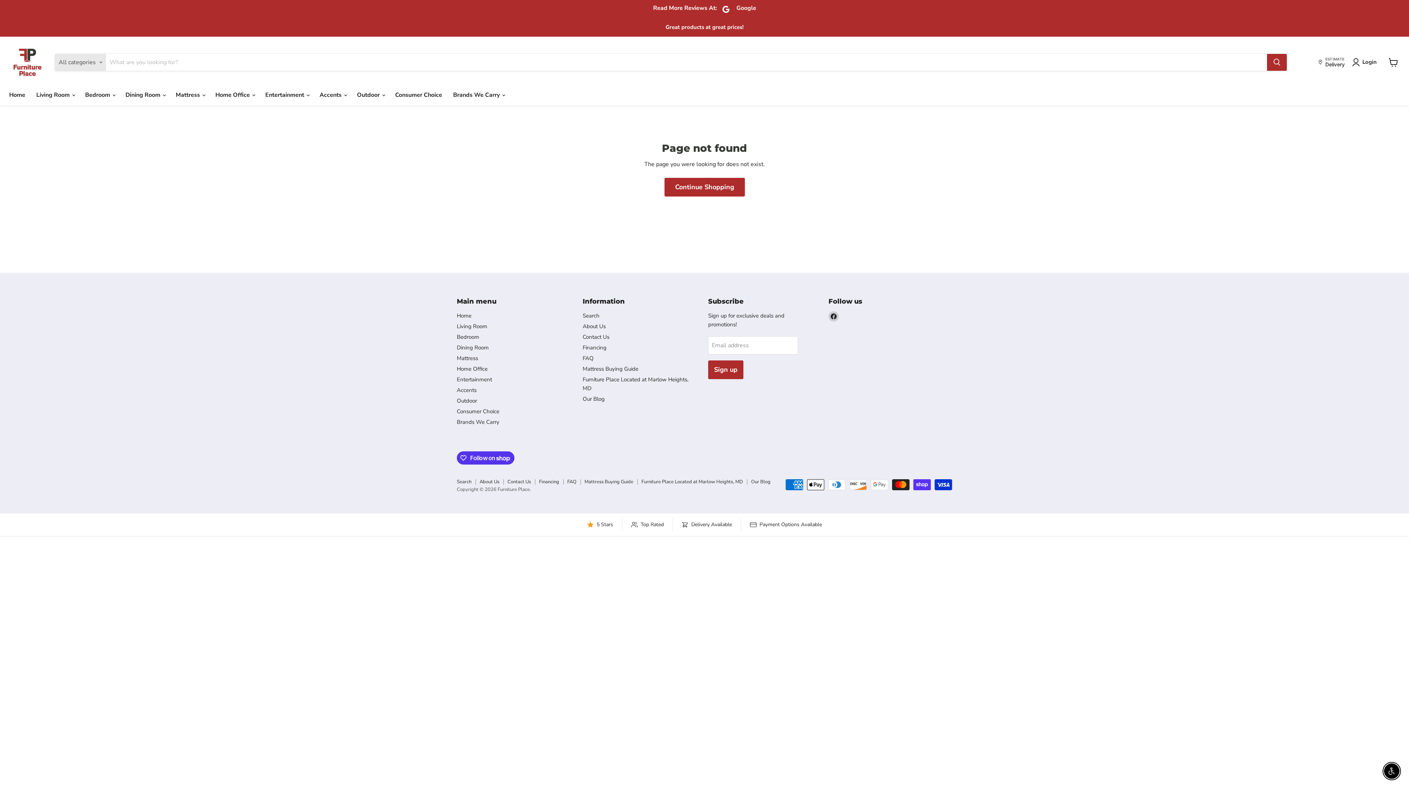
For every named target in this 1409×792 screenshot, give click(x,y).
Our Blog (594, 399)
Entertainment (285, 95)
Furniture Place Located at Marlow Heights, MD (692, 481)
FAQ (588, 358)
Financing (595, 347)
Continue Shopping (704, 187)
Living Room (53, 95)
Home (17, 95)
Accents (331, 95)
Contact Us (596, 337)
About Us (594, 326)
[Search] (1277, 62)
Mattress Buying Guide (610, 369)
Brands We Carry (477, 95)
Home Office (233, 95)
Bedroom (98, 95)
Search (591, 315)
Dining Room (143, 95)
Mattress (188, 95)
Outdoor (369, 95)
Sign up (726, 369)
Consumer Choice (418, 95)
